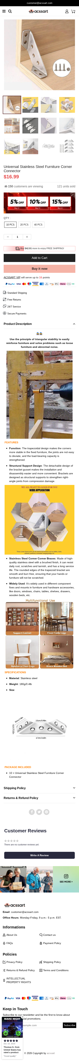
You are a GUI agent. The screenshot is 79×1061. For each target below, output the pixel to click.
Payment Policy (52, 943)
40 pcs (38, 224)
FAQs (9, 943)
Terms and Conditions (56, 970)
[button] (39, 855)
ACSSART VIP (12, 277)
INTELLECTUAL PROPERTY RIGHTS (18, 980)
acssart (51, 1053)
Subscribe (69, 1025)
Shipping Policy (52, 962)
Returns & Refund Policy (20, 970)
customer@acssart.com (25, 911)
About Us (11, 934)
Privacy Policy (14, 962)
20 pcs (24, 224)
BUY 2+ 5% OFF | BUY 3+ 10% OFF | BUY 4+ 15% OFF (39, 3)
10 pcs (10, 224)
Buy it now (39, 268)
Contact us (49, 934)
